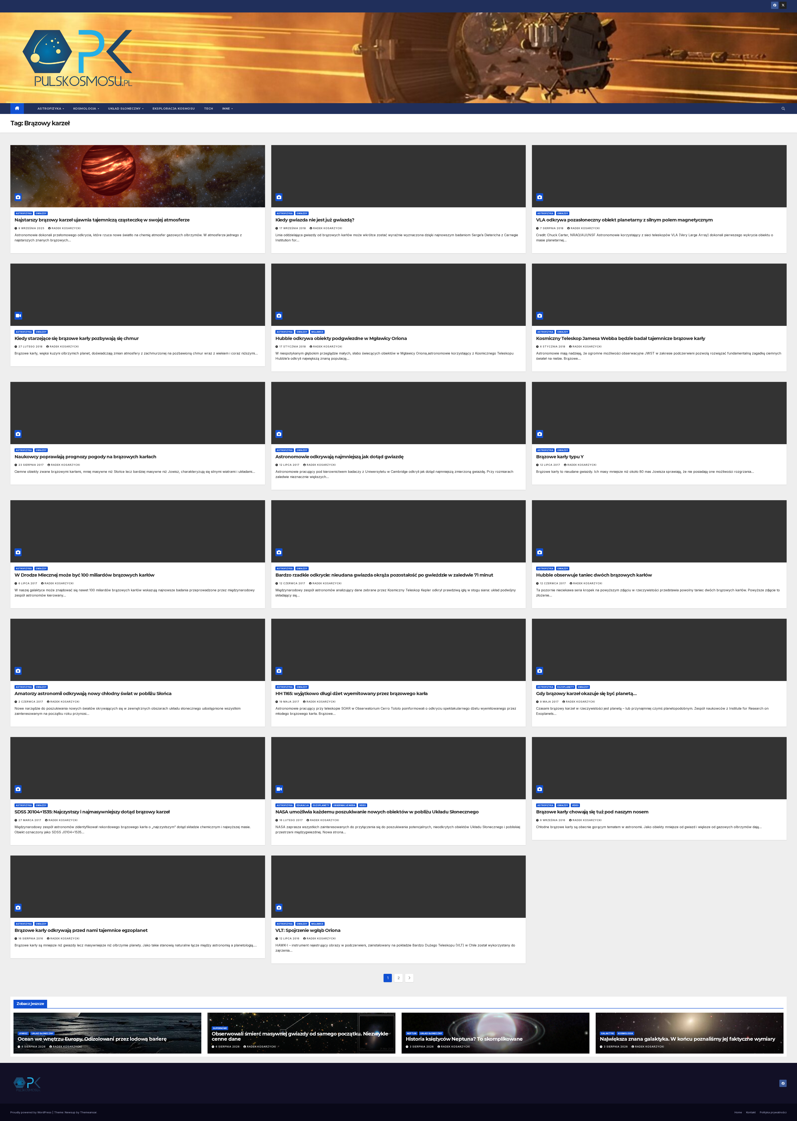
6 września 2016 (553, 820)
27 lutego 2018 (30, 346)
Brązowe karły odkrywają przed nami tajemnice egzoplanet (81, 930)
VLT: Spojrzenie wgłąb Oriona (307, 930)
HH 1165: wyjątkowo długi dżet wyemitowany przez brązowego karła (351, 693)
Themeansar (88, 1112)
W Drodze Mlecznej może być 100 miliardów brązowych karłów (84, 575)
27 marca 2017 (30, 820)
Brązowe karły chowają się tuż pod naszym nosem (592, 812)
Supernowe (220, 1028)
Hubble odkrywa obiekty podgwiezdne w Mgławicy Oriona (341, 338)
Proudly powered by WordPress (31, 1112)
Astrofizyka (50, 108)
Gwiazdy (41, 213)
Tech (208, 108)
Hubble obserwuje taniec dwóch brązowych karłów (594, 575)
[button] (783, 108)
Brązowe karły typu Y (559, 457)
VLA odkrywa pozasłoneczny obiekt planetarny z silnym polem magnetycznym (624, 220)
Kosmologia (85, 108)
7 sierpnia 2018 (552, 228)
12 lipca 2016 (289, 938)
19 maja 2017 (289, 701)
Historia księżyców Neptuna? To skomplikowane (464, 1039)
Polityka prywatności (773, 1112)
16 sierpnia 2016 (31, 938)
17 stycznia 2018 (293, 346)
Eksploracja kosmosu (174, 108)
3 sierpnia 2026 (422, 1046)
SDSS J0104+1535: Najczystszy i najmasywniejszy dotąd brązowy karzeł (92, 812)
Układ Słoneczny (125, 108)
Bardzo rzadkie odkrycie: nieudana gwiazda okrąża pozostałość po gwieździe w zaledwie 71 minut (384, 575)
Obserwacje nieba (344, 805)
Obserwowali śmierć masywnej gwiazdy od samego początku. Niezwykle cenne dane (300, 1036)
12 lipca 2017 (289, 464)
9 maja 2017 (550, 701)
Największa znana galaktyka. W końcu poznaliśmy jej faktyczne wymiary (687, 1039)
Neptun (411, 1033)
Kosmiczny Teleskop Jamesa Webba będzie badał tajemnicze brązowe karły (620, 338)
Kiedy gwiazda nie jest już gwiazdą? (314, 220)
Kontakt (751, 1112)
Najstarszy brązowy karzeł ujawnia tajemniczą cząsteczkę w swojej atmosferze (102, 220)
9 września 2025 (31, 228)
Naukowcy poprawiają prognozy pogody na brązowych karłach (85, 457)
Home (738, 1112)
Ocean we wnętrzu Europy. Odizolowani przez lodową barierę (92, 1039)
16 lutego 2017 (291, 820)
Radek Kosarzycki (66, 228)
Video (362, 805)
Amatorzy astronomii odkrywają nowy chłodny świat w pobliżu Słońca (93, 693)
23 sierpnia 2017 (31, 464)
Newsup (70, 1112)
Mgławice (317, 332)
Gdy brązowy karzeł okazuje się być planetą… (586, 693)
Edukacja (303, 805)
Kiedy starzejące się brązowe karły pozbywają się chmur (77, 338)
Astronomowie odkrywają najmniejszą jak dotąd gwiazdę (339, 457)
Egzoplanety (565, 687)
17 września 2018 (293, 228)
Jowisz (23, 1033)
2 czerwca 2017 (31, 701)
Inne (226, 108)
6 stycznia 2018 (553, 346)
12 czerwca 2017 (292, 583)
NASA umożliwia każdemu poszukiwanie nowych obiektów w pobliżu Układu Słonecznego (377, 812)
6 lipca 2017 (28, 583)
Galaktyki (607, 1033)
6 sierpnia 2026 (34, 1046)
